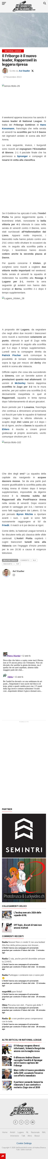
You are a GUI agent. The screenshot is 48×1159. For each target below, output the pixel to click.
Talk (23, 1135)
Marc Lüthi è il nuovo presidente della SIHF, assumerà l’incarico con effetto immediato (29, 1073)
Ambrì (12, 1132)
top (17, 564)
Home (4, 1132)
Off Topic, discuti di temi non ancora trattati (28, 926)
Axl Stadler (24, 71)
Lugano (21, 1132)
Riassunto (7, 564)
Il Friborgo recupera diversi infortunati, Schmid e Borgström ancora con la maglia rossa (29, 1048)
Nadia (5, 942)
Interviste (14, 1135)
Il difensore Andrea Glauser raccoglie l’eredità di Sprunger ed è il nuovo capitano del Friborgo (28, 1061)
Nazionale (35, 1132)
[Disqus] (24, 612)
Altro (30, 1135)
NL (27, 1132)
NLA (34, 560)
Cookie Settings (24, 1143)
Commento (24, 560)
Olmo (4, 1005)
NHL (44, 1132)
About (37, 1135)
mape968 (6, 991)
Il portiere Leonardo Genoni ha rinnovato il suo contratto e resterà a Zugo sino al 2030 (28, 1085)
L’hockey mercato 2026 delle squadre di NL (27, 914)
